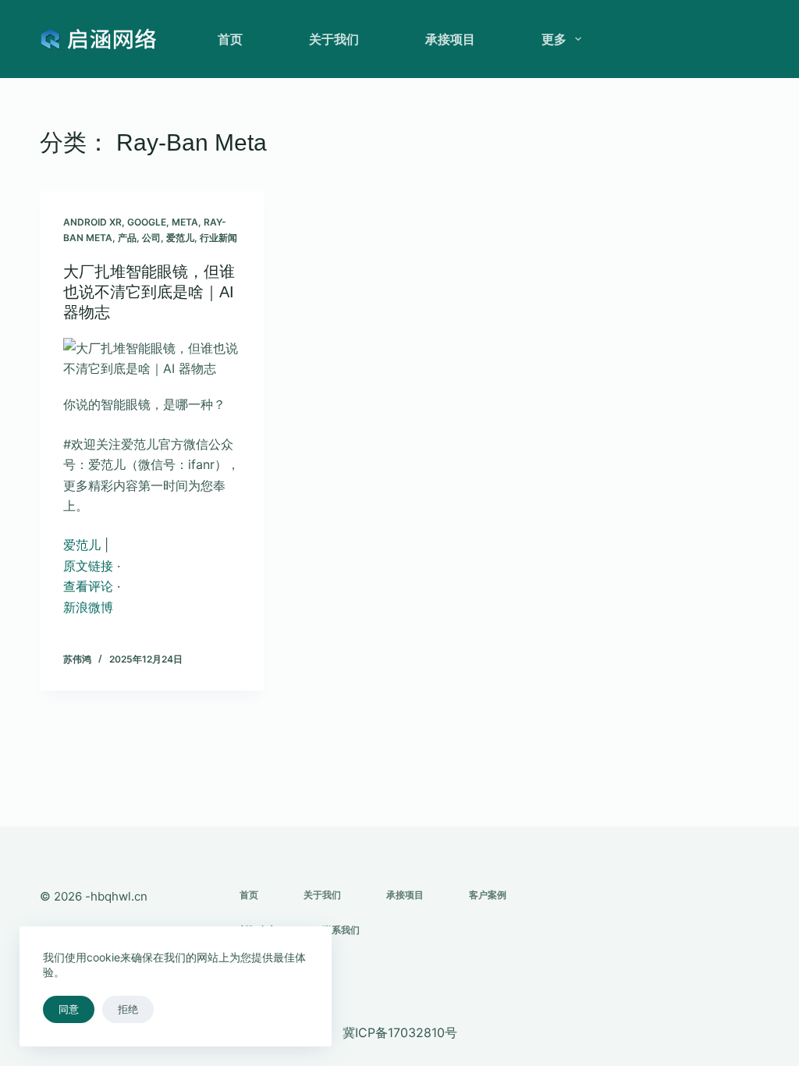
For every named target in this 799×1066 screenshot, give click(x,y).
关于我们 (334, 39)
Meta (185, 222)
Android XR (92, 222)
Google (146, 222)
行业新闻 (218, 237)
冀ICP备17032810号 (400, 1032)
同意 (69, 1009)
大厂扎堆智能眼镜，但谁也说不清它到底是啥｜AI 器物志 (149, 292)
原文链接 (88, 566)
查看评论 (88, 586)
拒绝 (128, 1009)
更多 (554, 39)
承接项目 (450, 39)
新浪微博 (88, 607)
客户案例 (487, 895)
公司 (151, 237)
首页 (230, 39)
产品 (127, 237)
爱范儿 (180, 237)
